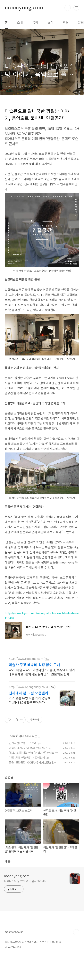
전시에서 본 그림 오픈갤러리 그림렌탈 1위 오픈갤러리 (30, 693)
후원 (66, 22)
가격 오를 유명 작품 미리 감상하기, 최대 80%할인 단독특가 (30, 700)
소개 (20, 22)
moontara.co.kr (14, 932)
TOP (76, 932)
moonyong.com (24, 8)
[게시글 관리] (21, 720)
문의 (81, 22)
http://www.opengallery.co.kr (28, 687)
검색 (68, 8)
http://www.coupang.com (26, 658)
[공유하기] (16, 720)
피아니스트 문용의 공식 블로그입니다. (25, 881)
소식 (50, 22)
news (13, 736)
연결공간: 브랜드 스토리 (23, 743)
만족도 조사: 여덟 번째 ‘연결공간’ (28, 748)
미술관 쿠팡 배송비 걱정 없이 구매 (34, 664)
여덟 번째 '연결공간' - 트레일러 (27, 757)
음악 (35, 22)
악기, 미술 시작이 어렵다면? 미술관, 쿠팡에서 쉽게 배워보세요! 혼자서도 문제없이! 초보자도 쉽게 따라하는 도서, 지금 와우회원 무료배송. (42, 672)
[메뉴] (76, 8)
